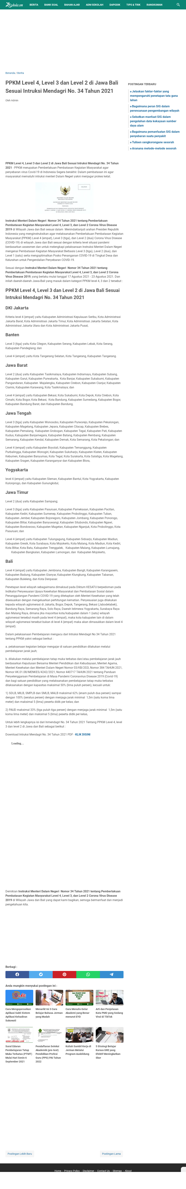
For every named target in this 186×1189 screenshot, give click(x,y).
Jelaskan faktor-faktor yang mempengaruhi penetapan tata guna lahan (154, 96)
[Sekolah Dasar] (14, 4)
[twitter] (41, 974)
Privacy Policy (72, 1170)
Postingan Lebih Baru (20, 1153)
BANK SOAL (51, 4)
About (128, 1170)
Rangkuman (154, 4)
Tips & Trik (133, 4)
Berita (34, 4)
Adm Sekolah (94, 4)
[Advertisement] (93, 40)
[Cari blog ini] (178, 5)
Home (57, 1170)
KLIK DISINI (82, 734)
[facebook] (17, 974)
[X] (183, 1169)
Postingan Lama (111, 1153)
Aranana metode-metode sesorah (154, 148)
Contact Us (103, 1170)
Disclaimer (88, 1170)
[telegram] (112, 974)
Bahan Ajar (72, 4)
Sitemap (117, 1170)
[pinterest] (64, 974)
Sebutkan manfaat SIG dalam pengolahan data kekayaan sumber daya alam (153, 121)
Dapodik (115, 4)
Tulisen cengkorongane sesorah (153, 142)
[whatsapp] (88, 974)
